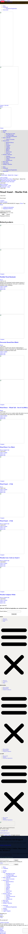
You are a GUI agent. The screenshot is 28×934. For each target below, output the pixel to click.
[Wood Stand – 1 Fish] (12, 479)
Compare (5, 909)
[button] (2, 288)
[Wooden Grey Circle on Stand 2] (12, 553)
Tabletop (8, 156)
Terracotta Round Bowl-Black (9, 342)
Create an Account (4, 922)
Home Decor (6, 179)
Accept (1, 928)
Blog (4, 621)
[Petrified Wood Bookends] (12, 248)
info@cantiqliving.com (4, 832)
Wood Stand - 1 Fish (5, 187)
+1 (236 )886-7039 (4, 830)
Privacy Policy (6, 687)
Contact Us (5, 620)
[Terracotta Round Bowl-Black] (12, 313)
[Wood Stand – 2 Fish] (12, 516)
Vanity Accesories (10, 139)
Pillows (7, 150)
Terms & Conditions (7, 689)
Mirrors (7, 149)
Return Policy (6, 688)
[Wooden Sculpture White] (12, 590)
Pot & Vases (9, 152)
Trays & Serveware (10, 157)
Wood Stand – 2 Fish (6, 521)
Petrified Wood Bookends (8, 277)
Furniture (8, 145)
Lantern (8, 146)
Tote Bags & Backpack (11, 136)
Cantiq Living (7, 835)
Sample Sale (6, 450)
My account (5, 755)
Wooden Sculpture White (7, 594)
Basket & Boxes (10, 142)
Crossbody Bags (10, 135)
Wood (1, 204)
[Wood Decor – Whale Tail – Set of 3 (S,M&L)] (12, 379)
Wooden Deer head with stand (7, 181)
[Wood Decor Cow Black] (12, 443)
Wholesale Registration (11, 8)
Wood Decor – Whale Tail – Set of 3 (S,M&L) (14, 407)
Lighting (8, 147)
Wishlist (4, 757)
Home (1, 179)
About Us (5, 618)
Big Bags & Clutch (10, 133)
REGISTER (10, 2)
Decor (7, 143)
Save (3, 1)
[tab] (8, 207)
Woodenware (9, 160)
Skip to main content (5, 0)
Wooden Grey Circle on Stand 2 (10, 558)
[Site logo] (6, 65)
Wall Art (8, 153)
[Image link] (7, 825)
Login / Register (7, 911)
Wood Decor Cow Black (7, 447)
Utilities (8, 159)
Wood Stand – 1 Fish (6, 484)
